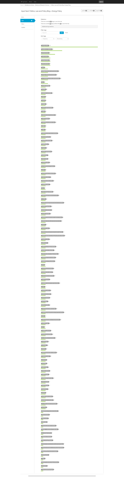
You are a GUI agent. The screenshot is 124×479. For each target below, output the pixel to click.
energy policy (45, 45)
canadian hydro (45, 184)
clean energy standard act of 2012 (50, 195)
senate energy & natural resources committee (52, 202)
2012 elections (45, 63)
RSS (84, 10)
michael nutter (45, 162)
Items (22, 17)
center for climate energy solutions (50, 462)
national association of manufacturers (50, 319)
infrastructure (45, 52)
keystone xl (44, 389)
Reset (66, 32)
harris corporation (46, 294)
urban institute (45, 118)
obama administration (47, 107)
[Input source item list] (32, 17)
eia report (44, 465)
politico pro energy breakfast (48, 246)
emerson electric (46, 290)
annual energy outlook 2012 (48, 173)
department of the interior (48, 261)
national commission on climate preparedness (52, 447)
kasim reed (44, 158)
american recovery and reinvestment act (51, 221)
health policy (45, 144)
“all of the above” (46, 177)
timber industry (45, 370)
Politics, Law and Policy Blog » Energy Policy (61, 5)
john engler (44, 301)
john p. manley (45, 305)
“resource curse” (46, 356)
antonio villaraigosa (46, 151)
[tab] (69, 26)
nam (43, 316)
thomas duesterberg (46, 334)
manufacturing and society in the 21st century (52, 312)
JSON (99, 10)
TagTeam (24, 2)
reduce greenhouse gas (47, 469)
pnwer (43, 392)
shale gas (44, 422)
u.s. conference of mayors (48, 166)
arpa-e (43, 224)
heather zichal (45, 239)
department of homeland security (49, 411)
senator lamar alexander (47, 250)
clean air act (45, 418)
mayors (44, 147)
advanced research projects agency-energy (52, 217)
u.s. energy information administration (50, 78)
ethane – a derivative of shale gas (49, 429)
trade (43, 111)
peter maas (44, 367)
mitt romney (45, 56)
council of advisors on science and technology (52, 443)
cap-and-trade (45, 228)
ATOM (92, 10)
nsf (43, 327)
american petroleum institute (48, 425)
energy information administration (50, 71)
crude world (44, 341)
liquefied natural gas (46, 140)
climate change (45, 85)
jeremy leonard (45, 297)
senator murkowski (46, 210)
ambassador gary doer (47, 378)
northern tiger (45, 323)
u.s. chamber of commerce (48, 337)
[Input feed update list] (32, 27)
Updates (23, 27)
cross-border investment (47, 275)
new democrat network (47, 268)
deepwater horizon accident (48, 257)
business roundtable (46, 93)
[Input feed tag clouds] (32, 20)
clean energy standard (47, 191)
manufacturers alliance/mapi (48, 308)
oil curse (44, 407)
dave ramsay (45, 385)
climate (43, 89)
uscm (43, 169)
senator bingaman (46, 206)
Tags (22, 20)
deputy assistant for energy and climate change (53, 235)
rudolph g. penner (46, 330)
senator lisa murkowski (47, 400)
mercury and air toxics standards (49, 133)
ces (43, 188)
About (30, 1)
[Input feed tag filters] (32, 24)
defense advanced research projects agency (52, 231)
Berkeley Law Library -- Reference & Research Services (37, 5)
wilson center (45, 374)
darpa (43, 96)
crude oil (44, 359)
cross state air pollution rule (48, 122)
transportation (45, 60)
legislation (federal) (46, 436)
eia (42, 82)
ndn (43, 264)
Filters (22, 24)
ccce (43, 286)
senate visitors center (47, 396)
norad (43, 100)
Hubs (35, 1)
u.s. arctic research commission (49, 403)
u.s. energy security (46, 432)
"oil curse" (44, 345)
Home (21, 5)
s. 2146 (43, 199)
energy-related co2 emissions (49, 74)
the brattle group (46, 136)
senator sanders (46, 213)
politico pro (44, 242)
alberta (43, 348)
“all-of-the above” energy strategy (49, 253)
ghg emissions (45, 414)
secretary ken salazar (47, 272)
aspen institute (45, 279)
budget (43, 104)
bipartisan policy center (47, 180)
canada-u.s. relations (47, 49)
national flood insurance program (49, 451)
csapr (43, 125)
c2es (43, 458)
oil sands (44, 363)
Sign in (101, 1)
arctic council (45, 381)
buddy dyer (44, 155)
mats (43, 129)
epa (43, 67)
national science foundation (48, 115)
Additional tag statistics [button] (48, 26)
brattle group (45, 454)
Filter (62, 32)
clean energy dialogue (47, 440)
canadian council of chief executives (50, 283)
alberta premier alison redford (49, 352)
